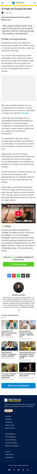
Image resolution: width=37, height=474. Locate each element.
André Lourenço (8, 13)
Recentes (8, 416)
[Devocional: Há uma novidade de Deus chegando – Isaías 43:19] (27, 346)
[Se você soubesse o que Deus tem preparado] (9, 367)
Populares (8, 419)
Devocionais (9, 422)
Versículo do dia (10, 428)
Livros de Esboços (11, 440)
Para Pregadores (10, 437)
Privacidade (9, 457)
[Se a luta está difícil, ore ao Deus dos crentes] (9, 324)
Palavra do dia (9, 425)
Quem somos (9, 454)
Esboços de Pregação (12, 445)
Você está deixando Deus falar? (27, 375)
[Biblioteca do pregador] (18, 3)
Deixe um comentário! (18, 385)
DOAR (8, 410)
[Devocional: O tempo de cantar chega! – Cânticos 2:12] (27, 324)
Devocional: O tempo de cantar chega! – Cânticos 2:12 (26, 334)
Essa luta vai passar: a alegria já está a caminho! (9, 354)
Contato (7, 451)
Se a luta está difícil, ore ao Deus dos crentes (9, 333)
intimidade (24, 113)
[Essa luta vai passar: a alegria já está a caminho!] (9, 346)
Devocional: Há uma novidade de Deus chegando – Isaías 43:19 (27, 355)
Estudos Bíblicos (10, 434)
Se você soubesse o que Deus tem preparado (8, 375)
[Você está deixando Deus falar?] (27, 367)
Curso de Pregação (11, 443)
